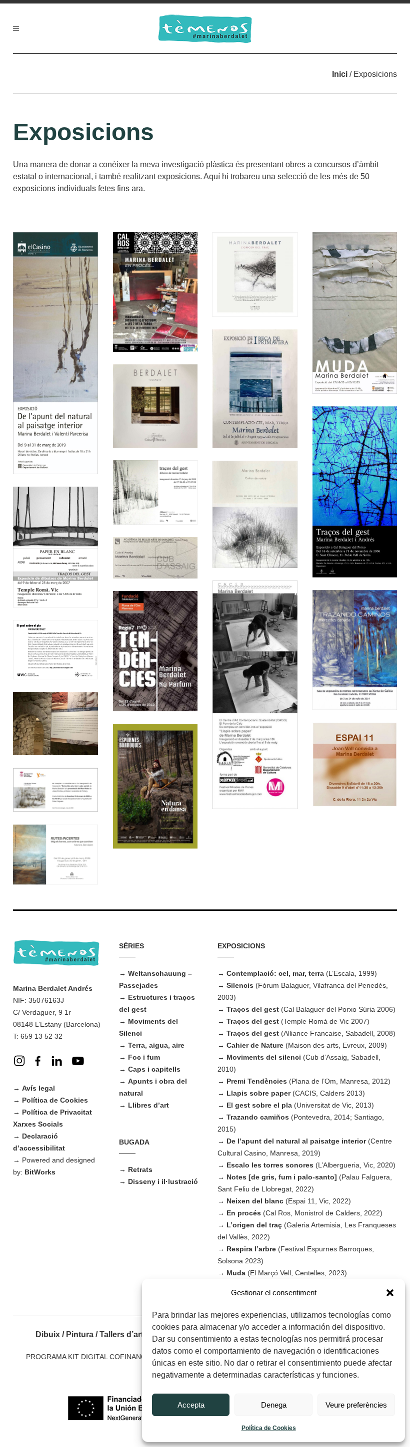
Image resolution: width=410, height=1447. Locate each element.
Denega (273, 1405)
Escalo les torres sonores (270, 1165)
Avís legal (38, 1088)
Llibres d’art (148, 1105)
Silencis (240, 985)
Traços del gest (252, 1009)
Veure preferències (356, 1405)
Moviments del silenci (263, 1057)
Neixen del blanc (255, 1201)
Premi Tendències (256, 1081)
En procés (243, 1213)
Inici (340, 74)
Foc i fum (144, 1057)
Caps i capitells (154, 1069)
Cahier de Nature (255, 1045)
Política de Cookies (269, 1428)
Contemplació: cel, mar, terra (275, 973)
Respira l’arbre (251, 1249)
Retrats (140, 1169)
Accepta (191, 1405)
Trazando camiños (257, 1117)
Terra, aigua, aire (156, 1045)
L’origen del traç (254, 1225)
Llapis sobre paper (258, 1093)
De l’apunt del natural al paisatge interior (296, 1141)
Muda (236, 1273)
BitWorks (40, 1172)
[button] (390, 1293)
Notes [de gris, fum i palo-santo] (281, 1177)
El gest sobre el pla (259, 1105)
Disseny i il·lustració (163, 1181)
